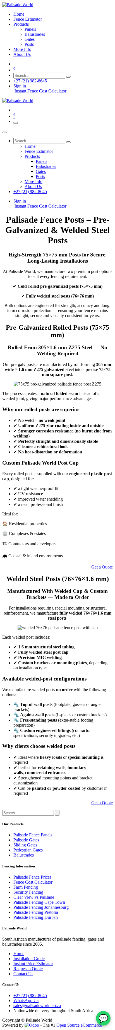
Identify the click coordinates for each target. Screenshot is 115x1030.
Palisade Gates (26, 840)
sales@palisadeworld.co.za (37, 1005)
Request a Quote (28, 968)
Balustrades (23, 855)
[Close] (4, 132)
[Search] (68, 77)
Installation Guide (29, 958)
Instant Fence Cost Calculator (40, 91)
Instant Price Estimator (33, 963)
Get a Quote (102, 567)
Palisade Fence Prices (32, 877)
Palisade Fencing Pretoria (35, 912)
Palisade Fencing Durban (35, 917)
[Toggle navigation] (15, 123)
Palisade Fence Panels (32, 834)
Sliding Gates (25, 845)
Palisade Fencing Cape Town (39, 902)
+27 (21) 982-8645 (30, 81)
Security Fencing (28, 892)
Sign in (19, 86)
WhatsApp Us (26, 1000)
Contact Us (23, 973)
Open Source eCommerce (79, 1025)
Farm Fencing (25, 887)
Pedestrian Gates (28, 850)
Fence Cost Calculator (32, 882)
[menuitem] (18, 14)
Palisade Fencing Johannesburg (41, 907)
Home (18, 953)
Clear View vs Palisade (33, 897)
